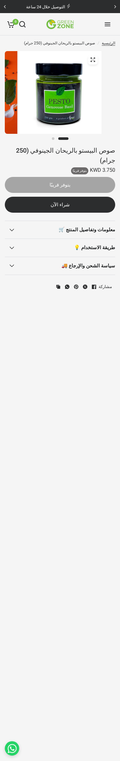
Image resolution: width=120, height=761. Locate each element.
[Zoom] (93, 60)
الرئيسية (108, 43)
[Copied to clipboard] (58, 287)
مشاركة (105, 287)
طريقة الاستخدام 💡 (94, 247)
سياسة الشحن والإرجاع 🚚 (88, 266)
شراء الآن (60, 205)
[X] (85, 287)
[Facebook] (94, 287)
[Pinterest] (76, 287)
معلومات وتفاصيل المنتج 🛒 (87, 229)
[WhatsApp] (67, 287)
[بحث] (22, 24)
